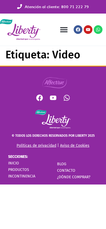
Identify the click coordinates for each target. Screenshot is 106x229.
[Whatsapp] (98, 29)
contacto (66, 170)
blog (61, 164)
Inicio (13, 163)
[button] (64, 30)
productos (18, 169)
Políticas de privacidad (36, 145)
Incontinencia (21, 176)
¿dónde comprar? (73, 177)
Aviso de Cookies (74, 145)
